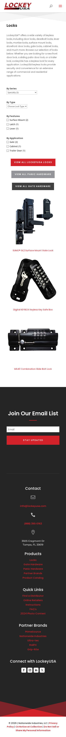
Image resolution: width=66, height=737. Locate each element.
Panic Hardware (33, 569)
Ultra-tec (33, 640)
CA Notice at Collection (29, 726)
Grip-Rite (33, 649)
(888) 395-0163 (33, 523)
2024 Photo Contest (33, 613)
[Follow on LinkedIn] (36, 670)
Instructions (33, 605)
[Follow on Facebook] (23, 670)
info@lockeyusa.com (33, 506)
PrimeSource (33, 631)
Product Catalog (33, 578)
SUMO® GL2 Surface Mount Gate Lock (33, 250)
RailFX (33, 645)
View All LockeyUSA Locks (33, 162)
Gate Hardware (33, 564)
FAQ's (33, 609)
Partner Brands (33, 573)
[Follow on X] (42, 670)
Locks (33, 560)
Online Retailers (33, 600)
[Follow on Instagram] (29, 670)
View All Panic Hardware (33, 174)
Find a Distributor (33, 596)
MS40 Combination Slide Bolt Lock (33, 369)
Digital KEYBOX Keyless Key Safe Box (33, 309)
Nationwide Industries (33, 636)
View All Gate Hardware (33, 186)
